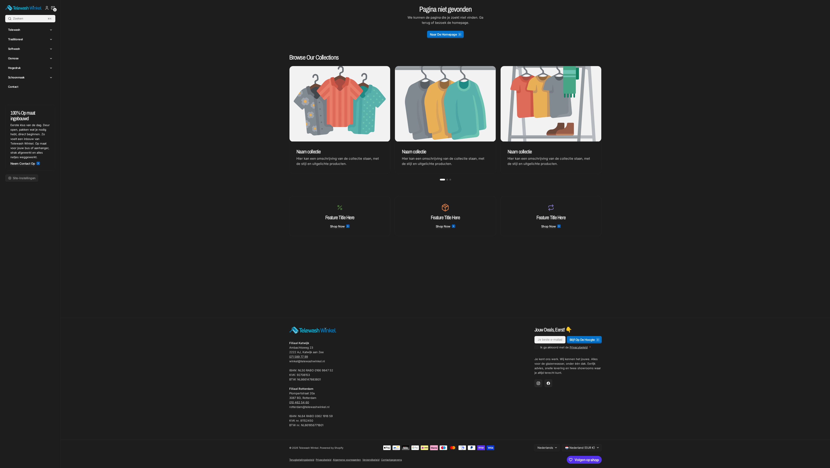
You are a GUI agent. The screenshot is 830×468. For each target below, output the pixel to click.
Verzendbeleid (371, 459)
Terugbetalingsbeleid (301, 459)
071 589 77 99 (298, 356)
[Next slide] (602, 120)
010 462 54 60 (299, 402)
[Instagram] (538, 383)
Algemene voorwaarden (347, 459)
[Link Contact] (30, 138)
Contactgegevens (391, 459)
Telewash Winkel (309, 447)
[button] (53, 7)
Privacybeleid (579, 347)
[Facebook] (548, 383)
